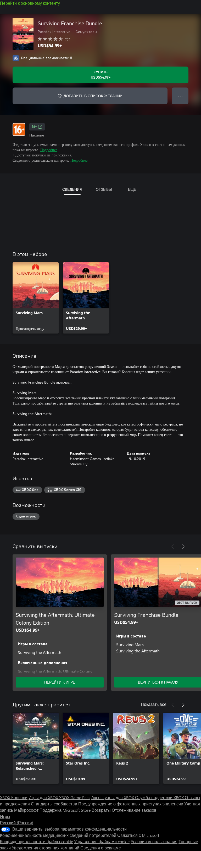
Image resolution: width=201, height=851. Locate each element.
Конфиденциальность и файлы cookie (36, 841)
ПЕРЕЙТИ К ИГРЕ (59, 682)
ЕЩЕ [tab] (132, 189)
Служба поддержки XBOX (160, 797)
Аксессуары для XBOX (113, 797)
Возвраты (101, 810)
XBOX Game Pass (74, 797)
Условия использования (154, 841)
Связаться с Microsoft (138, 835)
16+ (34, 127)
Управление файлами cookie (102, 841)
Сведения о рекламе (100, 847)
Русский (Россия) (16, 822)
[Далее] (183, 546)
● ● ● (180, 95)
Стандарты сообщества (54, 803)
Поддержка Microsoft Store (65, 810)
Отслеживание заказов (134, 810)
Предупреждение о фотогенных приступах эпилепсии (130, 803)
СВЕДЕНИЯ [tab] (72, 189)
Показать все (153, 704)
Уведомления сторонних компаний (45, 847)
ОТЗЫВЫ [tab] (104, 189)
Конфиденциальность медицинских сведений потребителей (58, 835)
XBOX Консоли (13, 797)
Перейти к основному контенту (30, 3)
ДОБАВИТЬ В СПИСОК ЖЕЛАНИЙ (93, 95)
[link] (36, 298)
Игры (5, 816)
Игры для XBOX (44, 797)
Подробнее (48, 149)
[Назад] (173, 546)
